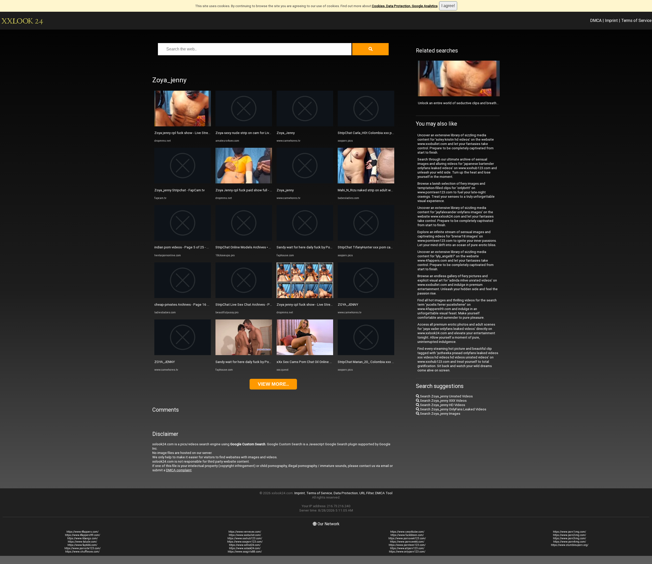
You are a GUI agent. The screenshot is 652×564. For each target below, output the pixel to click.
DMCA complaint (179, 470)
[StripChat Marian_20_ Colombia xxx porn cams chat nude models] (366, 354)
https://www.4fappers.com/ (82, 531)
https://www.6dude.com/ (82, 541)
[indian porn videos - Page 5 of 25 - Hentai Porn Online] (182, 239)
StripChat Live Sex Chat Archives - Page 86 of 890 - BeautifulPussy (266, 304)
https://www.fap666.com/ (82, 545)
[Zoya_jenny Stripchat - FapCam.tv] (182, 182)
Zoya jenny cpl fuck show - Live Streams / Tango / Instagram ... (201, 133)
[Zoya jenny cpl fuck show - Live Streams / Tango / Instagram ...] (182, 125)
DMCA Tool (383, 493)
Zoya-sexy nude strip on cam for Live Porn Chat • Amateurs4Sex (263, 133)
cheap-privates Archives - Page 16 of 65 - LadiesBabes (196, 304)
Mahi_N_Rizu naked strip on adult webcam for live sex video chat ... (388, 190)
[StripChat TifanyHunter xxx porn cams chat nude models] (366, 239)
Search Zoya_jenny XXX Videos (443, 400)
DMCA (596, 20)
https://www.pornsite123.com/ (82, 548)
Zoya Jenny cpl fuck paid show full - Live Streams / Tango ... (260, 190)
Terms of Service (636, 20)
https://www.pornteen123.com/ (407, 545)
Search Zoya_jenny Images (439, 413)
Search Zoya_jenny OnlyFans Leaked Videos (452, 409)
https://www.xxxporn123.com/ (245, 541)
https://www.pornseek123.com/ (407, 538)
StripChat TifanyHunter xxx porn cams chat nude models (380, 247)
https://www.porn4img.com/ (569, 541)
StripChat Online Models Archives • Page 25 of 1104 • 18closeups (265, 247)
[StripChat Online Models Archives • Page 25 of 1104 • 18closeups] (243, 239)
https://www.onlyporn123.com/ (407, 551)
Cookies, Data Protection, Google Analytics (405, 6)
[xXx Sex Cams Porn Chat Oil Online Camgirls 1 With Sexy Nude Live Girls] (305, 354)
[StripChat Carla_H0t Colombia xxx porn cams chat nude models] (366, 125)
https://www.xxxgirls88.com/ (245, 551)
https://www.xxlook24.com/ (245, 548)
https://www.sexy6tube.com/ (407, 531)
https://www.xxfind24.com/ (245, 545)
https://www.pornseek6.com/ (407, 541)
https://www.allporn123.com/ (407, 548)
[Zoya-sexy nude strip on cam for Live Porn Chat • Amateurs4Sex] (243, 125)
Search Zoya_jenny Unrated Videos (446, 396)
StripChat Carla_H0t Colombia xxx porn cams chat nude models (385, 133)
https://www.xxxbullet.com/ (245, 535)
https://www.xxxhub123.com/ (244, 538)
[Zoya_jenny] (305, 182)
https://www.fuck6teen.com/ (407, 535)
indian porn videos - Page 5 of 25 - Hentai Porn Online (194, 247)
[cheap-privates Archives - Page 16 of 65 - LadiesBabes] (182, 297)
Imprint (611, 20)
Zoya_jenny (285, 190)
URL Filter (366, 493)
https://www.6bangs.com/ (82, 538)
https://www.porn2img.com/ (569, 535)
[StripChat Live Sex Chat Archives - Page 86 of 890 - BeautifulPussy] (243, 297)
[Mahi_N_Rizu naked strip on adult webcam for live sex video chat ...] (366, 182)
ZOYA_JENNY (164, 362)
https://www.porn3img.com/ (569, 538)
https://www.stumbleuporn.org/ (569, 545)
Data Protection (346, 493)
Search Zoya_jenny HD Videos (442, 405)
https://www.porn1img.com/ (569, 531)
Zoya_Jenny (286, 133)
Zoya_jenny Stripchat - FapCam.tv (179, 190)
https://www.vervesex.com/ (244, 531)
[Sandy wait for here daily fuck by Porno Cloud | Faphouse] (243, 354)
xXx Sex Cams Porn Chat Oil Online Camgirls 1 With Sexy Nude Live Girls (331, 362)
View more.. (273, 384)
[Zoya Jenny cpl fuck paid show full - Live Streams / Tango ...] (243, 182)
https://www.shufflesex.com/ (82, 551)
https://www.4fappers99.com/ (82, 535)
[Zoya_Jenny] (305, 125)
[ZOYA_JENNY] (182, 354)
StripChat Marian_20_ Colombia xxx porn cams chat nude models (387, 362)
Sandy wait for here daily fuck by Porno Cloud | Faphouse (258, 362)
